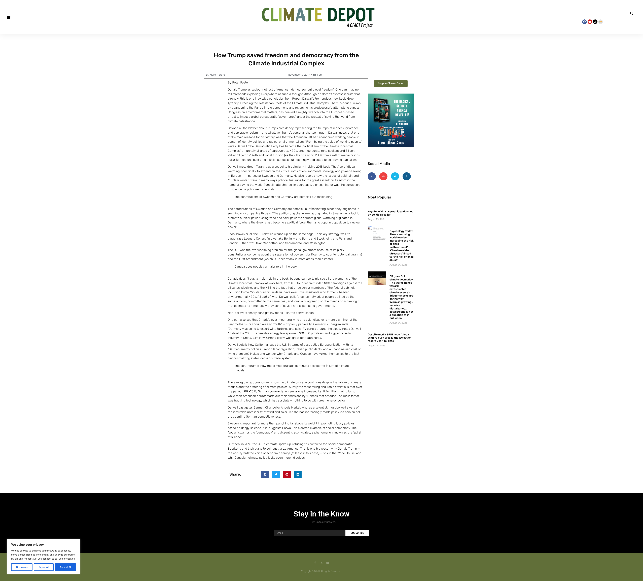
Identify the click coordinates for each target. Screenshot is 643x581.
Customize (22, 567)
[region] (43, 556)
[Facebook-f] (372, 176)
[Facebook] (584, 21)
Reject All (44, 567)
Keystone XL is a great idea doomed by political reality (390, 213)
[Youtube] (590, 21)
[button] (8, 17)
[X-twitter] (595, 21)
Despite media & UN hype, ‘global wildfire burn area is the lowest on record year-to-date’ (389, 337)
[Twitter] (395, 176)
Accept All (65, 567)
